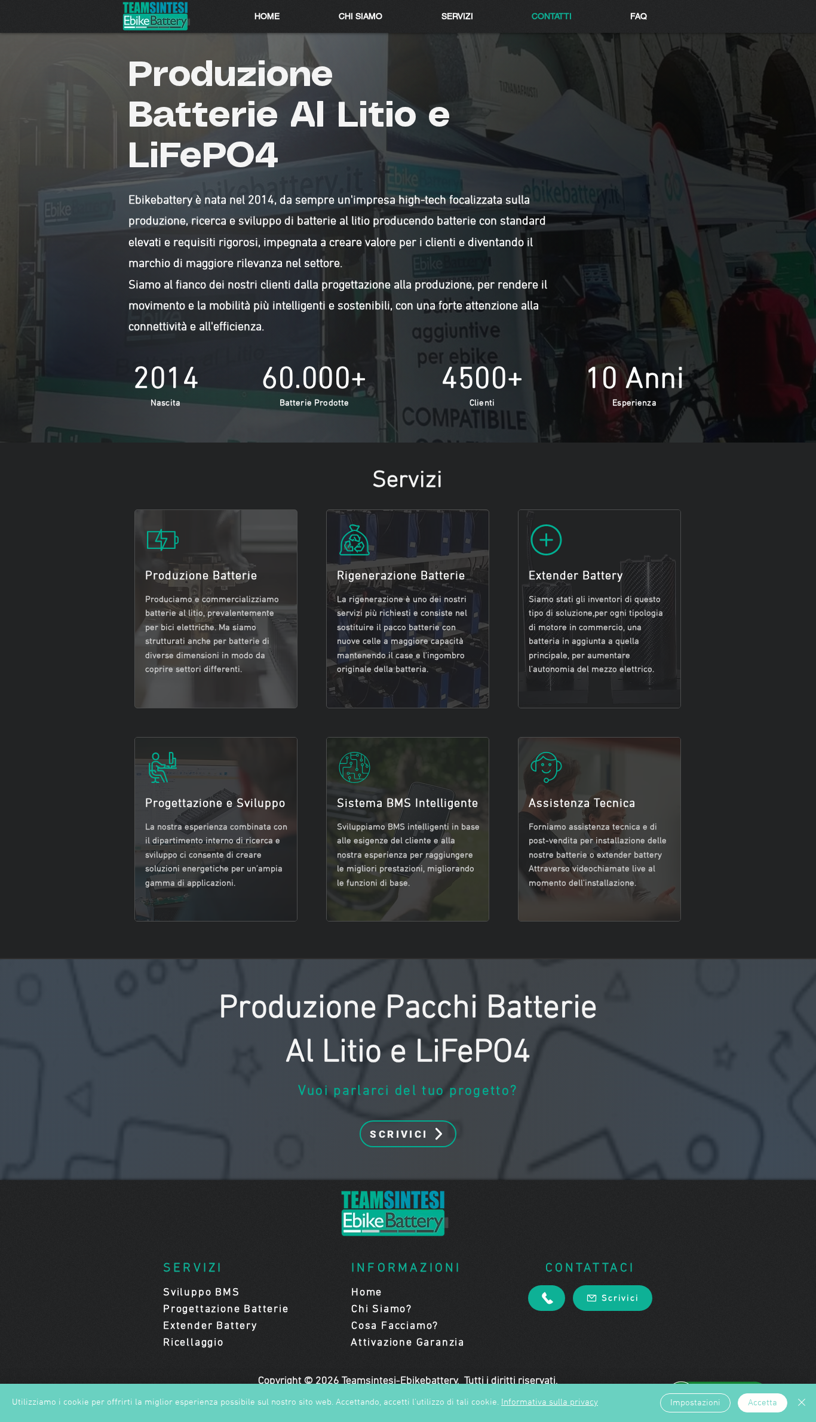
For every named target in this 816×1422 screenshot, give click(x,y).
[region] (215, 608)
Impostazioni (695, 1403)
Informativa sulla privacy (549, 1402)
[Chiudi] (801, 1402)
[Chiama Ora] (546, 1298)
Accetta (762, 1403)
